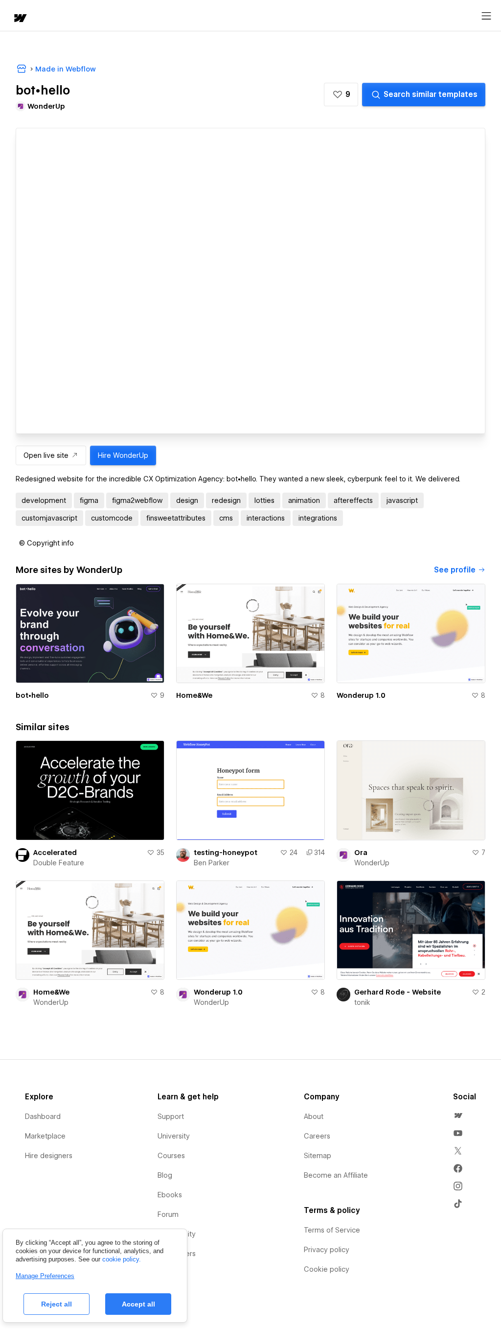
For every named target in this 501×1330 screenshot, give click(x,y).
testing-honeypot (225, 852)
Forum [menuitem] (168, 1214)
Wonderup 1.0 (361, 695)
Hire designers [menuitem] (48, 1156)
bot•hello (32, 695)
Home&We (194, 695)
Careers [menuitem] (317, 1136)
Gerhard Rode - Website (397, 992)
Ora (360, 852)
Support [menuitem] (171, 1116)
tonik (362, 1002)
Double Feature (58, 863)
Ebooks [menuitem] (170, 1195)
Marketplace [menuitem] (45, 1136)
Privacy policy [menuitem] (326, 1250)
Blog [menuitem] (165, 1175)
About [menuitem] (313, 1116)
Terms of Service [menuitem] (332, 1230)
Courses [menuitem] (171, 1156)
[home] (19, 18)
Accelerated (55, 852)
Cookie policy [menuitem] (326, 1269)
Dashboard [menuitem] (43, 1116)
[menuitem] (458, 1115)
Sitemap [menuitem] (317, 1156)
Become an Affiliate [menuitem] (336, 1175)
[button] (341, 94)
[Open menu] (486, 16)
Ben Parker (211, 863)
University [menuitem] (174, 1136)
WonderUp (371, 863)
